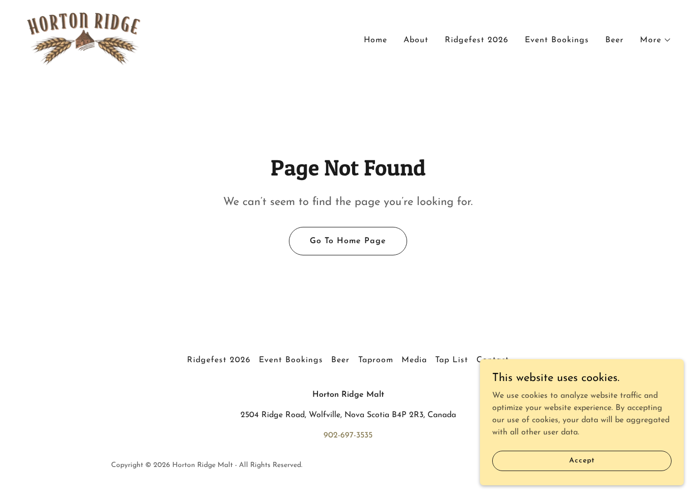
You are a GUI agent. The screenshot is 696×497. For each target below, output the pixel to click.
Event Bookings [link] (557, 40)
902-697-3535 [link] (348, 435)
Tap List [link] (451, 360)
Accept (581, 460)
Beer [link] (614, 40)
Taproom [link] (375, 360)
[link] (84, 38)
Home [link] (375, 40)
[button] (656, 40)
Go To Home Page (348, 241)
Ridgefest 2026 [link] (476, 40)
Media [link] (414, 360)
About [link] (416, 40)
